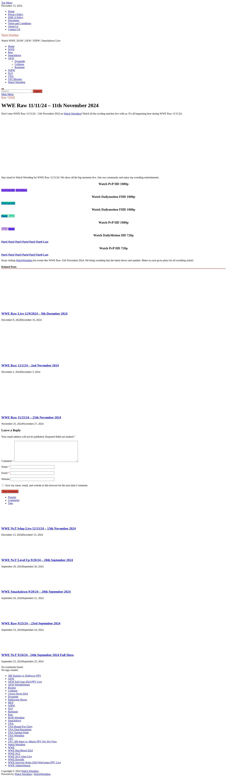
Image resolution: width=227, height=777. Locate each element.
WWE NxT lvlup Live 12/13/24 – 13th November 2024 (38, 528)
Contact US (14, 29)
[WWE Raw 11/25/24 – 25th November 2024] (30, 411)
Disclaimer (13, 20)
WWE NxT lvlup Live (20, 756)
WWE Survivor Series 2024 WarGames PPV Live (34, 762)
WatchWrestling (24, 260)
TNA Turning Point (18, 732)
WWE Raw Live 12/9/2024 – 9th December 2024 (34, 313)
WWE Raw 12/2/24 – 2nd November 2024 (30, 365)
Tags (10, 503)
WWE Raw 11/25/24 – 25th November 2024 (31, 417)
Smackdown (14, 55)
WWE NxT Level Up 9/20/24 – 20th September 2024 (37, 560)
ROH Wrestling (16, 717)
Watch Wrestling (10, 35)
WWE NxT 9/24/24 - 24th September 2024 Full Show (37, 655)
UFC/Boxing (15, 79)
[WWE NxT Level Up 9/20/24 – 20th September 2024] (12, 553)
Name (5, 466)
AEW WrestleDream (19, 684)
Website (5, 479)
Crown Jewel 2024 (18, 693)
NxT (10, 73)
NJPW (11, 70)
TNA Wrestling (16, 735)
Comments (13, 500)
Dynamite (20, 61)
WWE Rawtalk (16, 759)
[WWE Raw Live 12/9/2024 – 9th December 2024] (30, 307)
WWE (11, 49)
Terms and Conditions (19, 23)
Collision (19, 64)
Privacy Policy (15, 14)
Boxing (12, 687)
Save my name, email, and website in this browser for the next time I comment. (46, 485)
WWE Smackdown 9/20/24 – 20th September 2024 (36, 591)
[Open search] (2, 88)
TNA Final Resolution (19, 729)
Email (5, 473)
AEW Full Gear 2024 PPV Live (25, 681)
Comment (7, 461)
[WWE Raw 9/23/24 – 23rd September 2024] (12, 616)
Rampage (20, 67)
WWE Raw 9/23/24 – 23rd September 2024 (30, 623)
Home (11, 11)
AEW (11, 58)
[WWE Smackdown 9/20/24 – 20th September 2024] (12, 585)
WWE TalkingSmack (19, 765)
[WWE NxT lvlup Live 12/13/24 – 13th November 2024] (12, 522)
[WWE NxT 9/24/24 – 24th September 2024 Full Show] (12, 648)
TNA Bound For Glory (20, 726)
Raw (10, 52)
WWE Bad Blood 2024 (20, 750)
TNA (11, 76)
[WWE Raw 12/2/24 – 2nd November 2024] (30, 359)
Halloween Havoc (17, 699)
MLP (10, 702)
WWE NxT (14, 753)
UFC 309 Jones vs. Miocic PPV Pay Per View (32, 741)
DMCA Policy (15, 17)
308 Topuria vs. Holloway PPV (24, 675)
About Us (13, 26)
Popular (12, 497)
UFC (10, 738)
